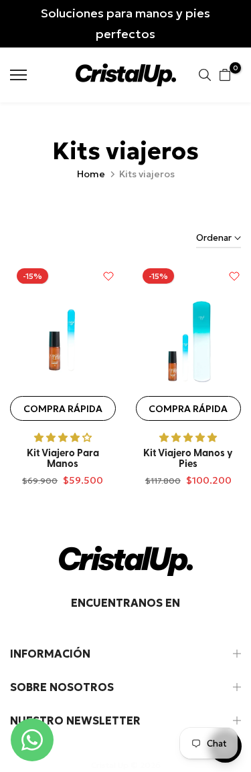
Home (91, 174)
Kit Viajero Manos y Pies (188, 459)
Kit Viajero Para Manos (63, 459)
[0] (225, 75)
